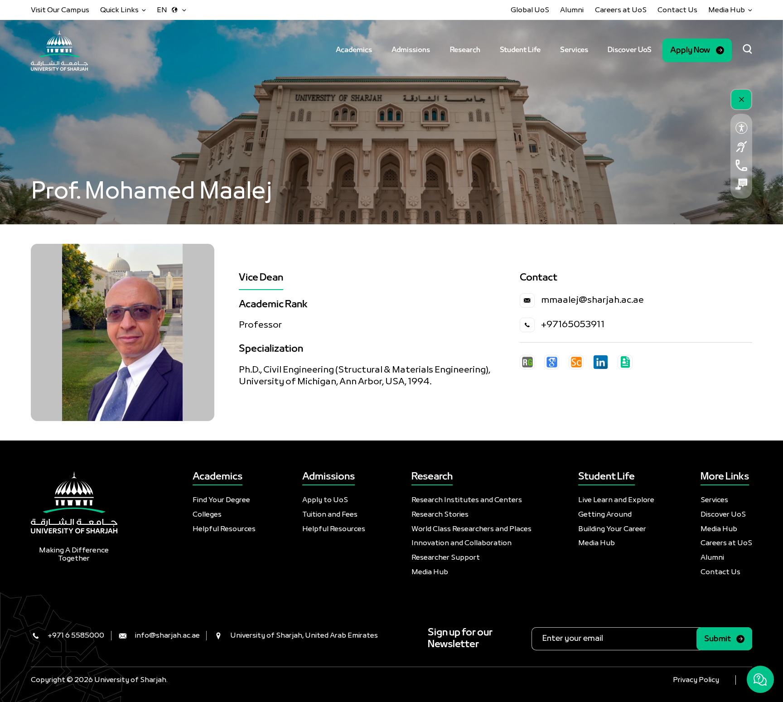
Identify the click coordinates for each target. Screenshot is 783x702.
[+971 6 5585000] (741, 165)
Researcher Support (445, 557)
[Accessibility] (741, 127)
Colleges (207, 514)
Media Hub (429, 572)
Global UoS (530, 10)
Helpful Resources (224, 529)
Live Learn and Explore (616, 500)
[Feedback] (741, 184)
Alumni (572, 10)
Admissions (411, 50)
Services (574, 50)
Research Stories (440, 514)
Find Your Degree (221, 500)
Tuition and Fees (330, 514)
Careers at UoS (621, 10)
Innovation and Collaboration (461, 543)
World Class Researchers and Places (471, 529)
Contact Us (677, 10)
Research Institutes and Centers (466, 500)
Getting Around (605, 514)
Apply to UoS (325, 500)
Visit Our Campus (60, 10)
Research (465, 50)
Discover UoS (630, 50)
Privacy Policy (696, 680)
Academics (354, 50)
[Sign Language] (741, 146)
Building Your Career (612, 529)
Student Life (520, 50)
